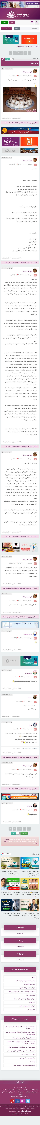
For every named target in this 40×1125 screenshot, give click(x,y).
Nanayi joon (28, 634)
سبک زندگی (29, 46)
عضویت (5, 22)
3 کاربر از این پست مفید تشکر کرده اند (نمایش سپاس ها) (21, 789)
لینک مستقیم (16, 118)
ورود (12, 22)
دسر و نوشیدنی (20, 46)
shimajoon (28, 673)
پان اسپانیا (20, 933)
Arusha (29, 806)
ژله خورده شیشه (20, 960)
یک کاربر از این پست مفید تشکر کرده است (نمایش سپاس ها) (20, 588)
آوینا (30, 725)
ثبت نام (7, 839)
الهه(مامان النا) (27, 72)
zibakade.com (26, 1111)
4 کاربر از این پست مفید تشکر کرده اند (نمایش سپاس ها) (21, 123)
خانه (37, 22)
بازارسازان (15, 1113)
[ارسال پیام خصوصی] (35, 76)
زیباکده (37, 46)
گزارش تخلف (5, 118)
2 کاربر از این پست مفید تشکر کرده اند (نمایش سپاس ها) (21, 446)
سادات (30, 698)
